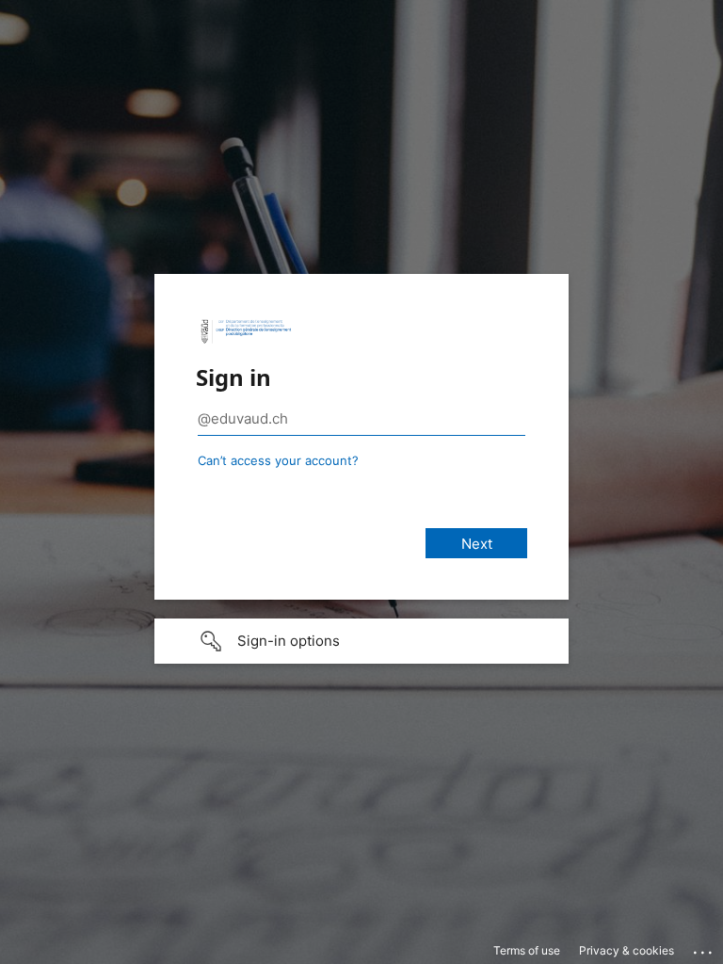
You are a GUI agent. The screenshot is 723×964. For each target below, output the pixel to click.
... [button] (704, 948)
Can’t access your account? (278, 460)
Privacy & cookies (626, 950)
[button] (361, 641)
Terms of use (526, 950)
